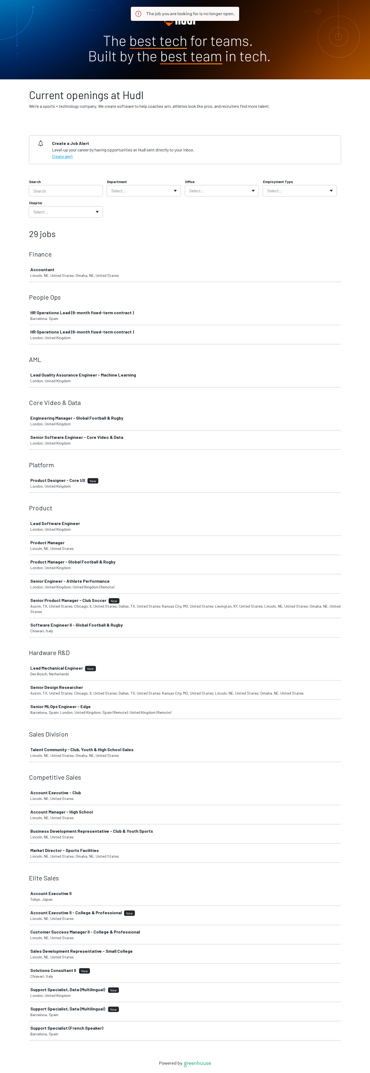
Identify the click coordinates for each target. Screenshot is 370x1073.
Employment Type (278, 182)
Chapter (35, 203)
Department (117, 182)
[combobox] (111, 191)
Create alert (62, 156)
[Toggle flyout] (175, 190)
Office (189, 182)
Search (35, 182)
